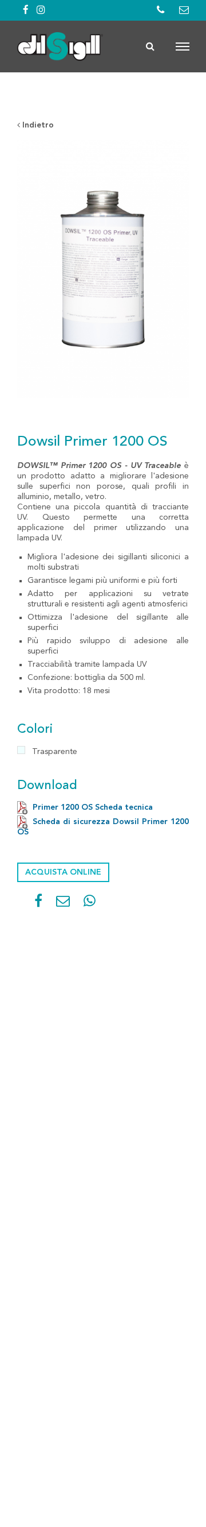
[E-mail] (63, 903)
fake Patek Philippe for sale (101, 105)
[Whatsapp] (90, 903)
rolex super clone (98, 95)
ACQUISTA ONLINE (63, 872)
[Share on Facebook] (38, 903)
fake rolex (37, 95)
